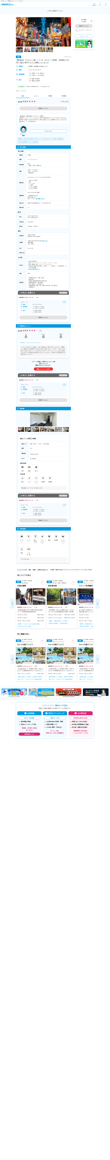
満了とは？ (45, 240)
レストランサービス (90, 583)
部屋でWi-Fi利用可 (28, 139)
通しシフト (38, 139)
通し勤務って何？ (40, 198)
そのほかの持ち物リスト (34, 269)
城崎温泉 (61, 580)
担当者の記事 (48, 131)
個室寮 (20, 139)
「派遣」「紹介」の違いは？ (35, 165)
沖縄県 (25, 639)
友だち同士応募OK (23, 142)
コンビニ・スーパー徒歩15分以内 (31, 624)
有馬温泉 (30, 580)
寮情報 (50, 96)
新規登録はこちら (29, 734)
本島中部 (30, 639)
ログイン (82, 36)
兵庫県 (25, 580)
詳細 (23, 96)
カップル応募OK (34, 142)
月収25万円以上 (64, 623)
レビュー (36, 96)
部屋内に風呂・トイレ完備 (60, 621)
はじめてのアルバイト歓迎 (49, 139)
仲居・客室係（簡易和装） (60, 583)
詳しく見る (65, 101)
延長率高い (60, 139)
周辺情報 (64, 96)
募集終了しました (43, 108)
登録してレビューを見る (43, 369)
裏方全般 (26, 583)
